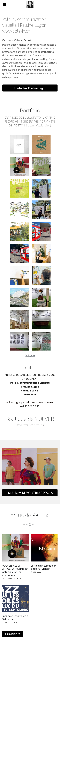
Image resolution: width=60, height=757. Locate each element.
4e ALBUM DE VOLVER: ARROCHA (30, 493)
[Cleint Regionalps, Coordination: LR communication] (41, 231)
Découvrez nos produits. (30, 425)
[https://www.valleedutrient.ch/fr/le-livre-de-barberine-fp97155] (19, 297)
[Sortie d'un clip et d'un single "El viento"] (44, 547)
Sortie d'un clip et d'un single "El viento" (43, 567)
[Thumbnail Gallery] (41, 144)
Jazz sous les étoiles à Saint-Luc (15, 617)
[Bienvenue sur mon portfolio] (19, 144)
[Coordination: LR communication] (41, 253)
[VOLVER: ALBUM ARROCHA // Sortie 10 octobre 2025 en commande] (15, 547)
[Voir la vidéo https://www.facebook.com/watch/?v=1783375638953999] (19, 275)
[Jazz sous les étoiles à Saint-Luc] (15, 598)
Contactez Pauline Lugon (30, 88)
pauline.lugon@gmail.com (20, 402)
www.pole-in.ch (45, 402)
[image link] (30, 4)
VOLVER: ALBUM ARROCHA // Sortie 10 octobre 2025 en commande (15, 570)
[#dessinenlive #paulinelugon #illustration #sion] (19, 209)
